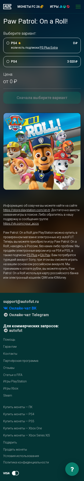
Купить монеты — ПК (18, 407)
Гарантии (10, 346)
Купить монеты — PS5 (18, 421)
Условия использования (21, 456)
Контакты (10, 353)
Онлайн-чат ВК (22, 308)
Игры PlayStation (15, 381)
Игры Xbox (10, 388)
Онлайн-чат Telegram (28, 315)
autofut (15, 330)
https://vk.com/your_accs (21, 223)
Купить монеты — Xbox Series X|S (26, 435)
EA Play (45, 255)
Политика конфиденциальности (26, 462)
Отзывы (8, 368)
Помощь (9, 339)
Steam (7, 395)
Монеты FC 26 (28, 6)
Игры (54, 6)
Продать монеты (15, 449)
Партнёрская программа (20, 360)
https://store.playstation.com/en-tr (26, 210)
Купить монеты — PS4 (18, 414)
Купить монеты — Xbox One (22, 428)
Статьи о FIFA (12, 375)
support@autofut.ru (21, 301)
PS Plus (32, 255)
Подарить (10, 442)
